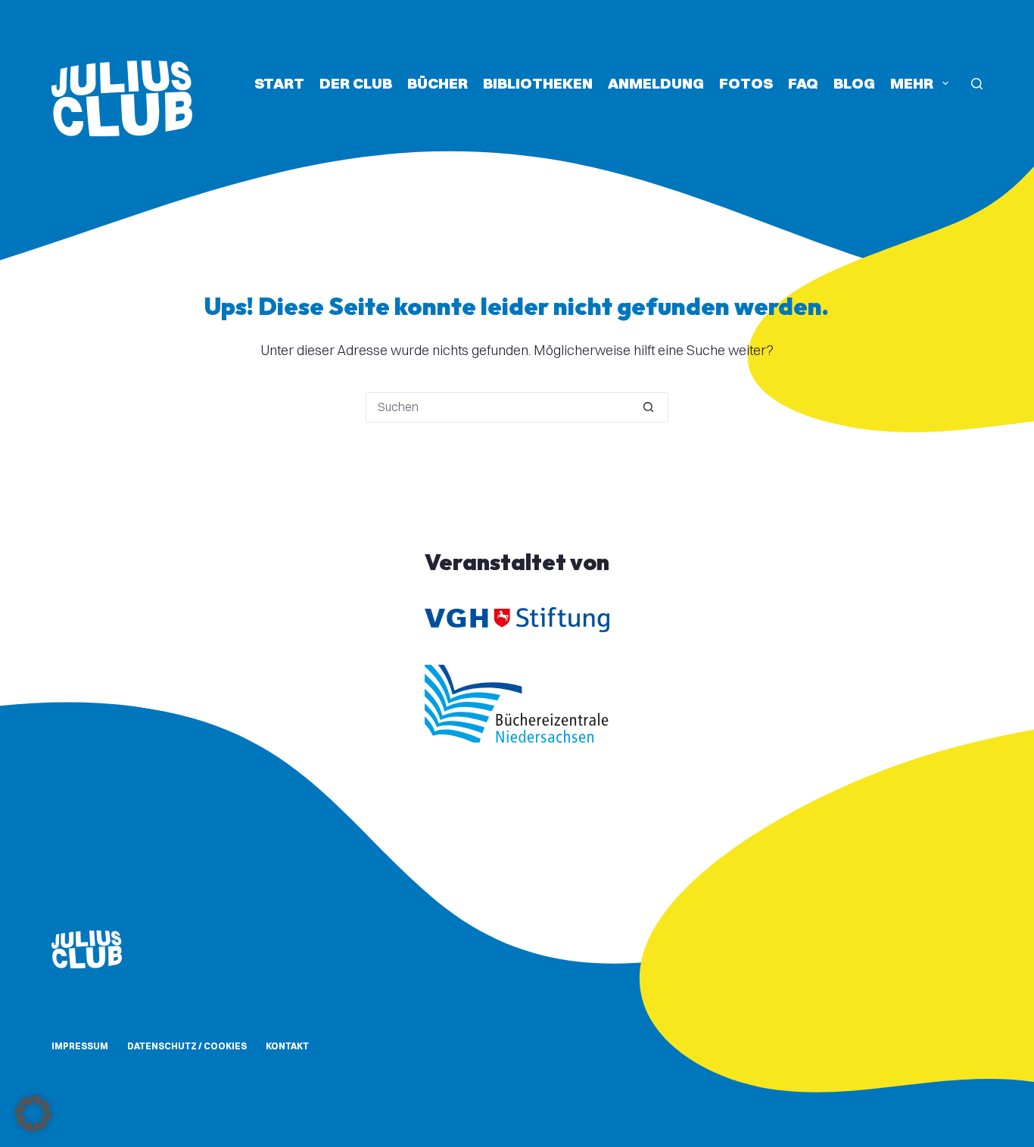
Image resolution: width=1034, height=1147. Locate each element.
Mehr (911, 82)
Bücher (437, 82)
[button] (33, 1113)
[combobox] (498, 407)
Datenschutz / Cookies (187, 1046)
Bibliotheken (538, 82)
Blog (854, 82)
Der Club (355, 82)
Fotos (746, 82)
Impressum (79, 1046)
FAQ (803, 82)
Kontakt (287, 1046)
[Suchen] (977, 83)
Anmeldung (656, 82)
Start (279, 82)
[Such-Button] (649, 407)
